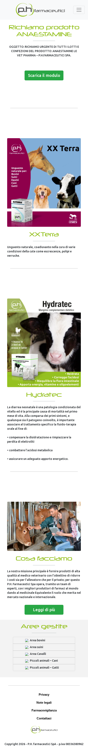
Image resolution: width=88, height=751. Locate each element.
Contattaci (44, 718)
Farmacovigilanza (44, 710)
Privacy (44, 694)
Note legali (44, 702)
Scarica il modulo (44, 75)
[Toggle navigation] (79, 10)
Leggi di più (44, 609)
